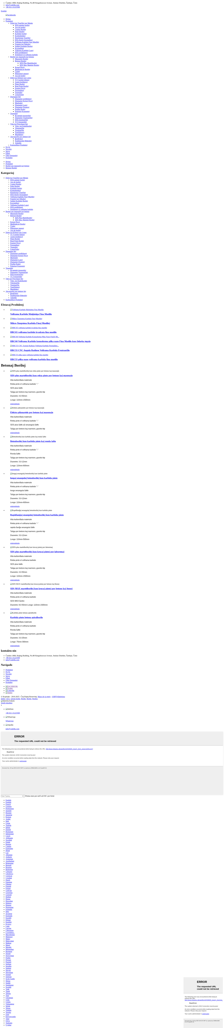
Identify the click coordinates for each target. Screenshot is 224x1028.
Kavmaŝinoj (19, 48)
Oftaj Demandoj (12, 156)
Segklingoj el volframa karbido (26, 55)
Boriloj (34, 699)
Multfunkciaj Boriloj (22, 69)
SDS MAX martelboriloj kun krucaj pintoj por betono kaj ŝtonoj (41, 588)
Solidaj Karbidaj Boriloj (24, 46)
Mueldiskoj (19, 135)
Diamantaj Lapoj (21, 105)
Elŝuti (8, 153)
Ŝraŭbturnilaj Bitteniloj (23, 141)
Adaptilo (18, 143)
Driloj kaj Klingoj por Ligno (20, 78)
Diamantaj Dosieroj (22, 107)
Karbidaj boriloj (21, 34)
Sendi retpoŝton (6, 703)
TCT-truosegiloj (21, 122)
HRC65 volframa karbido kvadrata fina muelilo (33, 332)
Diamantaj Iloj (15, 97)
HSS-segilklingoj (21, 53)
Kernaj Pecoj (19, 67)
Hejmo (8, 19)
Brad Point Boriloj (21, 86)
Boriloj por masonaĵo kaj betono (22, 57)
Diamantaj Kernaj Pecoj (24, 101)
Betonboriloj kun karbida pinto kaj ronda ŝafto (33, 441)
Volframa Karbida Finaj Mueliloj (27, 42)
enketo (12, 404)
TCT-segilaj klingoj (22, 80)
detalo (17, 404)
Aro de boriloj (20, 27)
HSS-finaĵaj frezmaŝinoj (24, 40)
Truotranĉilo (19, 130)
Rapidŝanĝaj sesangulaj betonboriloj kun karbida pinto (37, 515)
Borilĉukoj (19, 139)
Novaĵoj (9, 149)
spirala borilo (15, 699)
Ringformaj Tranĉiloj (22, 38)
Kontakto (9, 158)
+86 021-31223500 (13, 7)
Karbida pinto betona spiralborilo (26, 617)
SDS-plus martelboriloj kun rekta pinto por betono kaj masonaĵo (41, 375)
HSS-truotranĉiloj (21, 120)
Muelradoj (19, 103)
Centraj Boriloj (20, 29)
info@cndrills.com (12, 5)
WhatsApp (10, 721)
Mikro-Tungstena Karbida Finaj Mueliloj (30, 323)
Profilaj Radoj (20, 109)
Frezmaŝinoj (19, 90)
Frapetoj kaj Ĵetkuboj (22, 44)
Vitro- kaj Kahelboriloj (23, 126)
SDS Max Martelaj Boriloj (29, 65)
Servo (8, 151)
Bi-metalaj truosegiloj (23, 116)
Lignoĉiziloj (19, 95)
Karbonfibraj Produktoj (18, 145)
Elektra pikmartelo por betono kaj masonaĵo (31, 412)
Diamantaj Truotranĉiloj (23, 118)
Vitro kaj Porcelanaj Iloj (19, 124)
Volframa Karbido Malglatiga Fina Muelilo (31, 314)
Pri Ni (8, 147)
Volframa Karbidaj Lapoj (24, 50)
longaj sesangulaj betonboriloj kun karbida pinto (34, 478)
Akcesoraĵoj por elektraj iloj (20, 137)
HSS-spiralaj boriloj (22, 25)
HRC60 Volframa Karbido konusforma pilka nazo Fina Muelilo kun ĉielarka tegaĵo (50, 341)
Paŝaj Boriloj (19, 32)
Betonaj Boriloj (20, 61)
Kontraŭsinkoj (20, 36)
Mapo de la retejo (44, 697)
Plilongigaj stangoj (22, 74)
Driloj (3, 699)
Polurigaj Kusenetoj (22, 111)
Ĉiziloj (17, 71)
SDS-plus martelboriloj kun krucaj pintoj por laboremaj (37, 551)
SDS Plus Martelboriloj (28, 63)
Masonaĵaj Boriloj (21, 59)
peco (8, 699)
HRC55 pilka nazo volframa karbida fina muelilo (34, 359)
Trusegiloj (18, 93)
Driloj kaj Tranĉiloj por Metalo (21, 23)
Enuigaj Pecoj (20, 88)
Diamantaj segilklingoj (23, 99)
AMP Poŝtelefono (58, 697)
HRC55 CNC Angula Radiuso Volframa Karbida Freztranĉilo (40, 350)
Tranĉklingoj (19, 132)
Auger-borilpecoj (21, 82)
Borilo (23, 699)
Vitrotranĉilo (19, 128)
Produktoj (9, 21)
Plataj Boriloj (20, 84)
